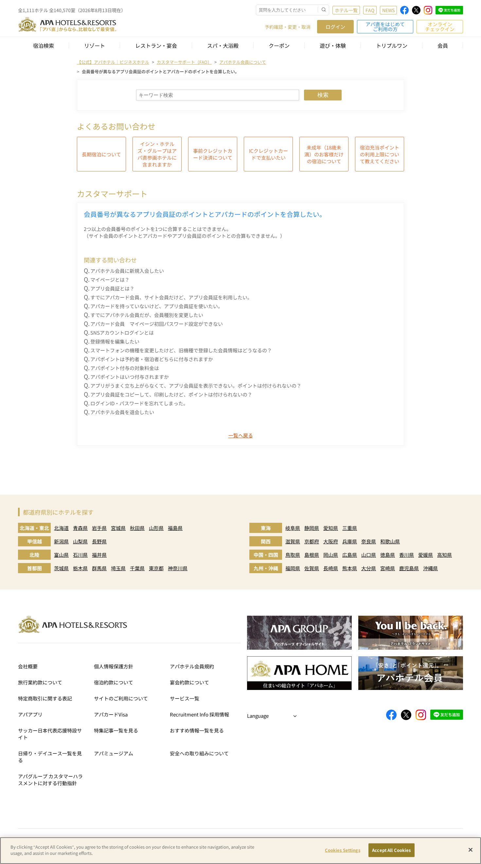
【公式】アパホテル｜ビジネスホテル (113, 62)
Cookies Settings (342, 850)
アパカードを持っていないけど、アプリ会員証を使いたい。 (156, 306)
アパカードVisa (111, 714)
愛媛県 (425, 554)
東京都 (156, 568)
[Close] (470, 849)
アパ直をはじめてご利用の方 (385, 26)
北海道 (61, 527)
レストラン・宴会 (156, 45)
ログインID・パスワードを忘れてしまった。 (139, 403)
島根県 (311, 554)
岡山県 (330, 554)
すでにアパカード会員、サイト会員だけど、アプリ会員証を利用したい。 (171, 297)
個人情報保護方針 (113, 666)
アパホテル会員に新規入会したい (127, 270)
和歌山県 (390, 541)
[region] (240, 850)
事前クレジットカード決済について (212, 154)
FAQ (369, 10)
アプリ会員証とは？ (112, 288)
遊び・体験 (333, 45)
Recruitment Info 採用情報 (199, 714)
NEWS (388, 10)
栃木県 (80, 568)
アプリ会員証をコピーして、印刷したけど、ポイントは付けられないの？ (171, 394)
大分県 (368, 568)
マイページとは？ (110, 279)
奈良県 (368, 541)
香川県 (406, 554)
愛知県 (330, 527)
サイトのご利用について (121, 698)
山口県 (368, 554)
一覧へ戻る (240, 435)
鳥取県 (292, 554)
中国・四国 (266, 554)
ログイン (335, 26)
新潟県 (61, 541)
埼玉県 (118, 568)
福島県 (175, 527)
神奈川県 (177, 568)
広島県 (349, 554)
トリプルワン (391, 45)
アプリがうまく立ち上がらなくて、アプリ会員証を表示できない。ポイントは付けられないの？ (195, 385)
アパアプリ (30, 714)
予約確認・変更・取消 (288, 27)
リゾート (94, 45)
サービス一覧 (184, 698)
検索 (323, 95)
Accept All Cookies (391, 850)
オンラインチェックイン (439, 26)
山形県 (156, 527)
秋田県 (137, 527)
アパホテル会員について (242, 62)
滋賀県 (292, 541)
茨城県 (61, 568)
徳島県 (387, 554)
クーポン (279, 45)
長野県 (99, 541)
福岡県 (292, 568)
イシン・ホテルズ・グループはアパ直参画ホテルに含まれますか (157, 154)
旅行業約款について (40, 682)
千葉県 (137, 568)
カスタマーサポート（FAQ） (184, 62)
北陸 (34, 554)
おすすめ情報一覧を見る (197, 730)
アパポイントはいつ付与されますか (129, 376)
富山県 (61, 554)
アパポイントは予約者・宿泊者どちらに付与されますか (151, 359)
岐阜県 (292, 527)
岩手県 (99, 527)
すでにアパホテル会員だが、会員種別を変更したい (146, 314)
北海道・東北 (34, 527)
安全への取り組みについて (199, 753)
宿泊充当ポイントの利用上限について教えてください (379, 154)
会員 (442, 45)
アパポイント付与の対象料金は (124, 367)
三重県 (349, 527)
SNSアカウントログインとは (122, 332)
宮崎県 (387, 568)
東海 (266, 527)
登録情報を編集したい (114, 341)
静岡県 (311, 527)
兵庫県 (349, 541)
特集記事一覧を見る (116, 730)
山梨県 (80, 541)
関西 (266, 541)
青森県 (80, 527)
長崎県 (330, 568)
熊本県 (349, 568)
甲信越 (34, 541)
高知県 (444, 554)
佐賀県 (311, 568)
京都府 (311, 541)
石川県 (80, 554)
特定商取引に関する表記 (45, 698)
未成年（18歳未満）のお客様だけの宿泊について (324, 154)
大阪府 (330, 541)
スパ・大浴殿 (223, 45)
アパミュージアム (113, 753)
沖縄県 (430, 568)
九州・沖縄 (266, 568)
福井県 (99, 554)
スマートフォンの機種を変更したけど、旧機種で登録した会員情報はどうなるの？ (181, 350)
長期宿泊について (101, 154)
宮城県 (118, 527)
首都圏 (34, 568)
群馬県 (99, 568)
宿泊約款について (113, 682)
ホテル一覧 (346, 10)
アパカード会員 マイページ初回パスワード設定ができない (156, 323)
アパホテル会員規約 (192, 666)
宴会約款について (189, 682)
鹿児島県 (409, 568)
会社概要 (28, 666)
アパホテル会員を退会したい (122, 412)
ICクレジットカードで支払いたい (268, 154)
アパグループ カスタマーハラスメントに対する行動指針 (50, 779)
